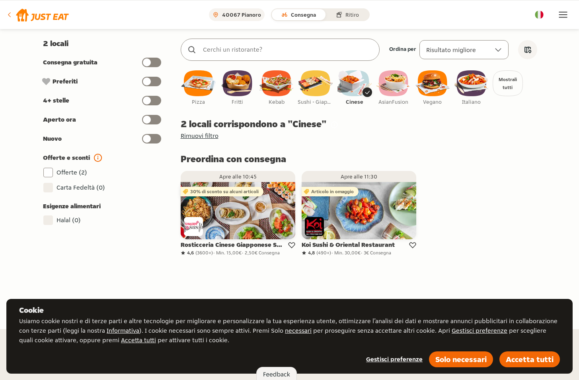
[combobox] (288, 49)
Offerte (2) (72, 172)
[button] (37, 14)
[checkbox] (198, 88)
